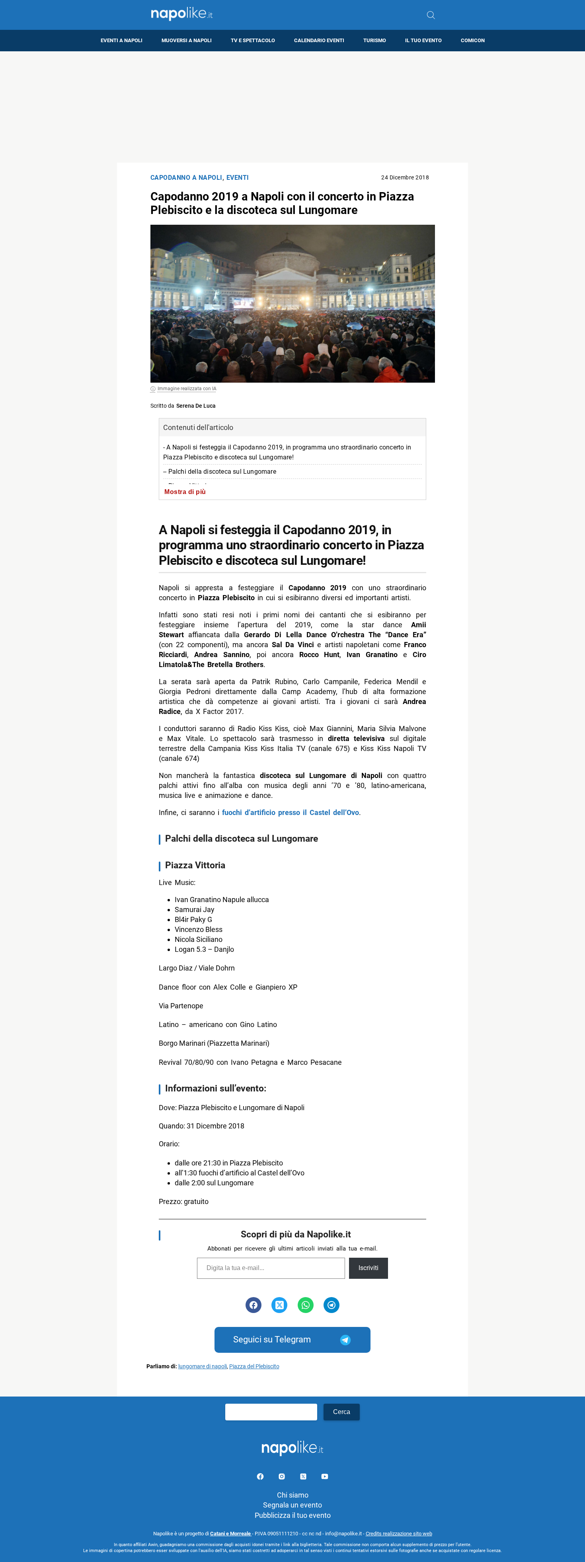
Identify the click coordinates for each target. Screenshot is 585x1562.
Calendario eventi (319, 40)
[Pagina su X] (304, 1478)
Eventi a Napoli (121, 40)
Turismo (374, 40)
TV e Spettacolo (253, 40)
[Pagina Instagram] (282, 1478)
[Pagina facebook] (261, 1478)
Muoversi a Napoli (187, 40)
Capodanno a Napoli (186, 177)
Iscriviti (368, 1268)
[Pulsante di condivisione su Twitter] (279, 1305)
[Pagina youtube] (325, 1478)
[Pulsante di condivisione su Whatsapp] (306, 1305)
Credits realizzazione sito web (399, 1534)
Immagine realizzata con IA (187, 388)
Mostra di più (185, 491)
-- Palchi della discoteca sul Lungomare (219, 471)
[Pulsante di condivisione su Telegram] (331, 1305)
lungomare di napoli (202, 1366)
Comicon (473, 40)
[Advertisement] (292, 107)
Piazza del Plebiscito (254, 1366)
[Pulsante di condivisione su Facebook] (253, 1305)
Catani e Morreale (231, 1534)
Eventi (237, 177)
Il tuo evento (423, 40)
